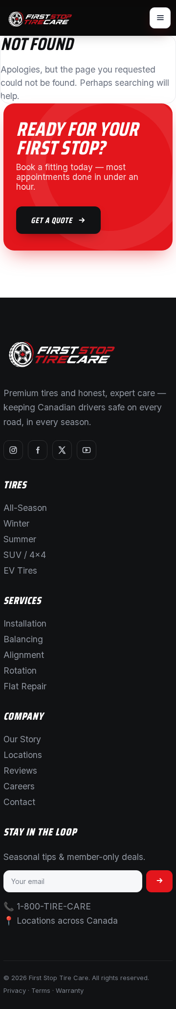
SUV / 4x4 (24, 555)
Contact (19, 802)
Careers (19, 786)
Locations (22, 755)
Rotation (20, 670)
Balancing (23, 639)
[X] (62, 450)
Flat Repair (24, 686)
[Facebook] (37, 450)
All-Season (25, 508)
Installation (24, 623)
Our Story (22, 739)
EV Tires (20, 570)
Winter (16, 523)
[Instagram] (13, 450)
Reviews (20, 770)
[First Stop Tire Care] (40, 18)
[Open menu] (160, 17)
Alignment (23, 655)
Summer (19, 539)
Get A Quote (51, 220)
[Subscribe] (159, 881)
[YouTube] (86, 450)
